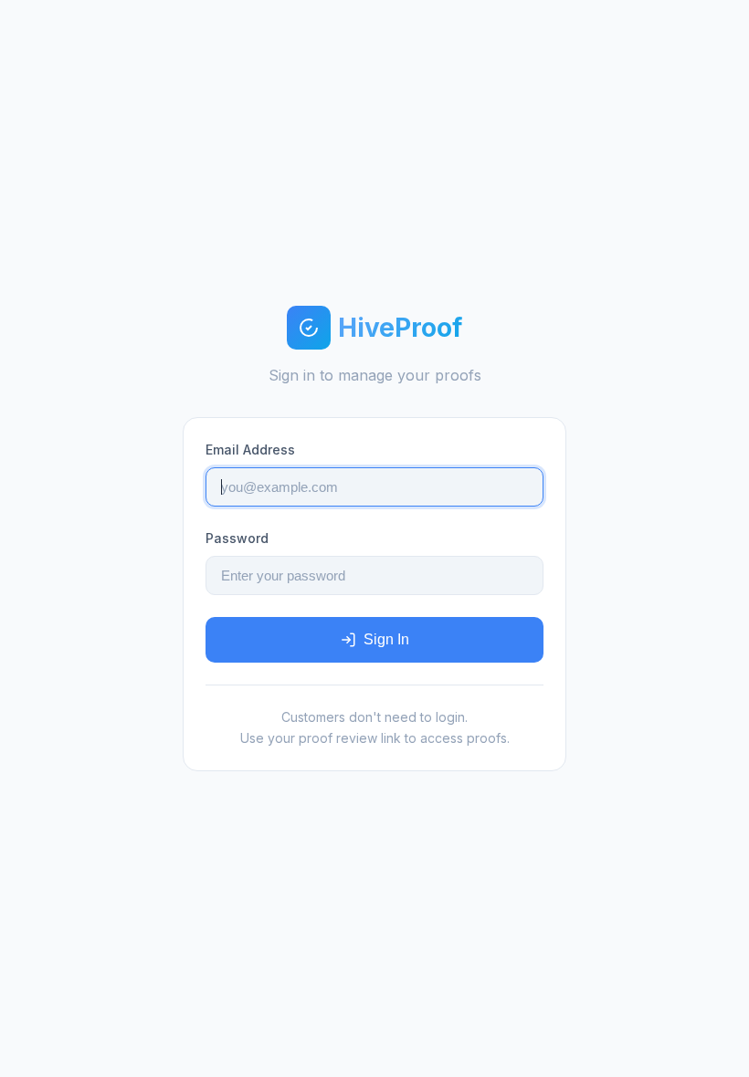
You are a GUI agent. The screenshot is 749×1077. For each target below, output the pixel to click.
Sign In (386, 639)
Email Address (250, 449)
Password (237, 538)
